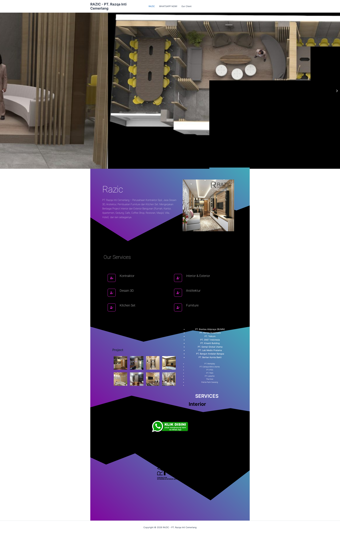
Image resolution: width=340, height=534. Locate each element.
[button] (3, 90)
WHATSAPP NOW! (168, 6)
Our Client (186, 6)
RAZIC (152, 6)
